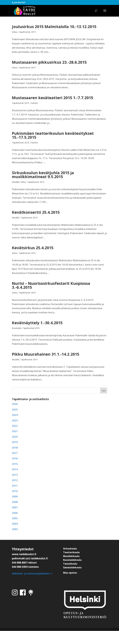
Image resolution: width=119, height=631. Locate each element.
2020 (15, 436)
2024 (15, 415)
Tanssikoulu (70, 563)
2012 (15, 480)
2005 (15, 518)
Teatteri (34, 103)
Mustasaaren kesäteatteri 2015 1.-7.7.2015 (52, 97)
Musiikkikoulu (71, 556)
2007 (15, 507)
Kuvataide (16, 328)
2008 (15, 502)
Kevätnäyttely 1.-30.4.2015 (37, 322)
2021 (15, 431)
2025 (15, 409)
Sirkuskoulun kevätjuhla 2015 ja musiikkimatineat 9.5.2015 (43, 174)
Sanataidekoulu (72, 567)
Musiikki (15, 182)
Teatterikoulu (71, 552)
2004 (15, 523)
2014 (15, 469)
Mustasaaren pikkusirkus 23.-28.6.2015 (49, 62)
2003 (15, 529)
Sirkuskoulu (70, 548)
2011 (15, 485)
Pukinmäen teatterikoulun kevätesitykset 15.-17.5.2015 (53, 135)
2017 (15, 453)
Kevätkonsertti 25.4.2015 (36, 212)
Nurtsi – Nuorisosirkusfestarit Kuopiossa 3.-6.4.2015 (51, 285)
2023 (15, 420)
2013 (15, 474)
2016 (15, 458)
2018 (15, 447)
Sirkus (14, 32)
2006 (15, 513)
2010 (15, 491)
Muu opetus (70, 572)
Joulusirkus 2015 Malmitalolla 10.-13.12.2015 (54, 26)
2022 (15, 425)
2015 (15, 464)
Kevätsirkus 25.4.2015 (32, 247)
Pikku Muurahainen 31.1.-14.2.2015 (45, 354)
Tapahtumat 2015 (27, 32)
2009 (15, 496)
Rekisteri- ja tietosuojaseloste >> (32, 573)
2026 (15, 404)
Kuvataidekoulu (72, 560)
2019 (15, 442)
